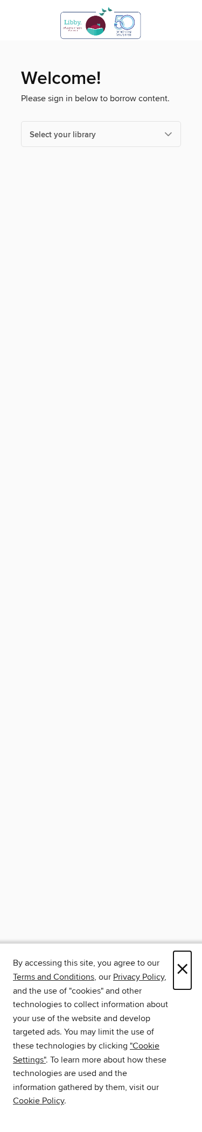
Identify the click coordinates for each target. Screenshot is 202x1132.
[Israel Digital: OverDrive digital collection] (101, 22)
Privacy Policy (138, 977)
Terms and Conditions (53, 977)
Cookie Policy (38, 1100)
